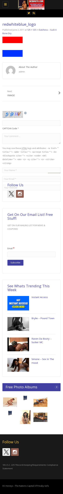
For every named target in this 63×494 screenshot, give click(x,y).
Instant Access (40, 297)
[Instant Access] (18, 303)
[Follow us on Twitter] (11, 194)
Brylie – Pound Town (43, 318)
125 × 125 (31, 29)
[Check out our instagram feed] (20, 194)
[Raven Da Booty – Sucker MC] (18, 344)
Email (11, 248)
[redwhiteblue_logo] (12, 46)
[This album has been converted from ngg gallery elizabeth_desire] (40, 417)
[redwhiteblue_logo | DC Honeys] (31, 4)
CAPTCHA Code (9, 128)
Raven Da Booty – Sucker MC (42, 340)
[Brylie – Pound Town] (18, 324)
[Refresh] (25, 112)
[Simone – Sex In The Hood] (18, 365)
